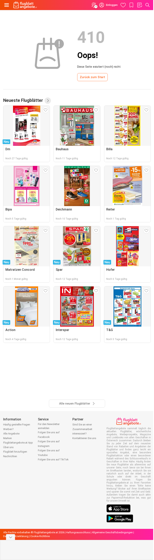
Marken (7, 438)
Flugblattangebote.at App (18, 442)
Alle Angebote (11, 433)
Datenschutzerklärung (15, 536)
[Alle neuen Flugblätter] (48, 100)
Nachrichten (10, 456)
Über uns (8, 447)
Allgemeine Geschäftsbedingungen (112, 532)
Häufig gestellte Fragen (16, 424)
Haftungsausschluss (78, 532)
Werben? (8, 429)
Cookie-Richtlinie (40, 536)
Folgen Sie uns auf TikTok (53, 459)
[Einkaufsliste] (139, 5)
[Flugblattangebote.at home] (25, 5)
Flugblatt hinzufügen (15, 451)
